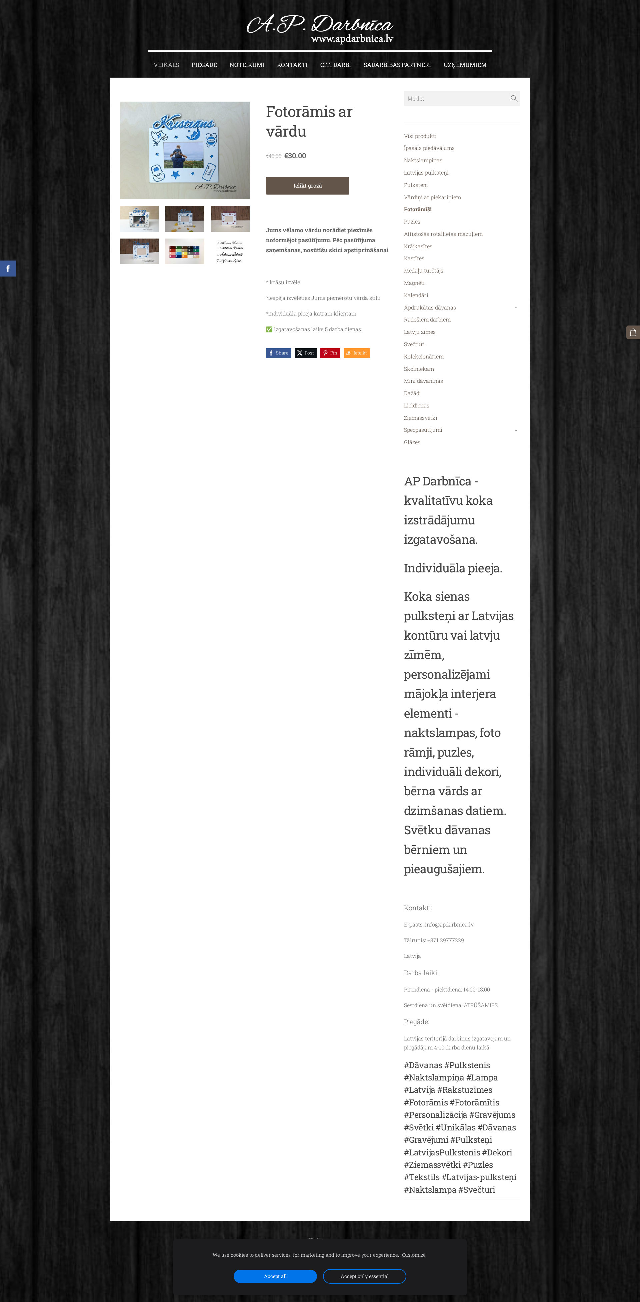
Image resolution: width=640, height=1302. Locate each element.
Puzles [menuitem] (412, 221)
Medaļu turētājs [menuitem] (423, 270)
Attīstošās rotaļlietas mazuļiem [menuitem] (443, 233)
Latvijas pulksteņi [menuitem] (426, 172)
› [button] (517, 308)
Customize (414, 1255)
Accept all (275, 1276)
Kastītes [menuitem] (414, 258)
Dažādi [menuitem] (412, 392)
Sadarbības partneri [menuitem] (397, 65)
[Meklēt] (514, 98)
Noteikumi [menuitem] (247, 65)
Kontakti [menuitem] (292, 65)
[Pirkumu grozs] (633, 332)
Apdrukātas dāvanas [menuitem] (430, 307)
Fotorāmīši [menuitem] (418, 209)
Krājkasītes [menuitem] (418, 246)
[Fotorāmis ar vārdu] (139, 219)
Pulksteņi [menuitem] (416, 184)
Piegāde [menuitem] (204, 65)
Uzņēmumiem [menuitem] (465, 65)
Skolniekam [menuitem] (419, 368)
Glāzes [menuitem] (412, 441)
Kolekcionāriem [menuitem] (424, 356)
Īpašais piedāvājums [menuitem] (429, 147)
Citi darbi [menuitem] (335, 65)
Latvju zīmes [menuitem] (420, 331)
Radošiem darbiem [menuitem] (427, 319)
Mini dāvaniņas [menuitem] (423, 380)
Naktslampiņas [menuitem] (423, 160)
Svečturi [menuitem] (414, 343)
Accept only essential (365, 1276)
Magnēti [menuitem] (414, 282)
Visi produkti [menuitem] (420, 135)
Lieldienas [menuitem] (416, 405)
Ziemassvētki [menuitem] (420, 417)
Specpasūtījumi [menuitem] (423, 429)
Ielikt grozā (308, 185)
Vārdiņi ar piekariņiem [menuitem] (432, 197)
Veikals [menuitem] (166, 65)
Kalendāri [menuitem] (416, 295)
